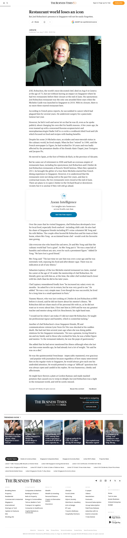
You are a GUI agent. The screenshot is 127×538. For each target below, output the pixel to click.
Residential (9, 496)
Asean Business (113, 499)
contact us (41, 530)
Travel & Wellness (71, 511)
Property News (104, 459)
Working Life (9, 517)
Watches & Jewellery (73, 502)
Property (8, 494)
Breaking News (10, 491)
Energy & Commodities (33, 499)
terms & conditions (66, 530)
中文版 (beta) (90, 517)
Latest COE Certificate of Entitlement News (86, 464)
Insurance (49, 504)
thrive (110, 493)
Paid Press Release (92, 508)
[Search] (7, 3)
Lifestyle (68, 491)
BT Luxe (68, 508)
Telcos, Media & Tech (33, 502)
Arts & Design (70, 505)
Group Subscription (93, 505)
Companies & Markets (33, 491)
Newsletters (90, 496)
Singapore (9, 502)
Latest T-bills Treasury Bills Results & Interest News (21, 464)
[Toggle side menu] (4, 3)
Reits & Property (31, 496)
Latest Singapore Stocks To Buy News (38, 471)
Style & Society (70, 499)
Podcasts (89, 499)
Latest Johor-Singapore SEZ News (16, 467)
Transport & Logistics (33, 505)
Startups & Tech (11, 508)
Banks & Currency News (28, 459)
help (47, 530)
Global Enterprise (114, 502)
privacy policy (55, 530)
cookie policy (78, 530)
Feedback (92, 389)
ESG (6, 514)
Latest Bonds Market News (13, 471)
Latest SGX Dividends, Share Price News (107, 467)
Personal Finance (51, 496)
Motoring (68, 496)
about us (33, 530)
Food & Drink (70, 494)
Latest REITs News (89, 459)
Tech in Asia (112, 496)
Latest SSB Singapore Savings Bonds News (55, 464)
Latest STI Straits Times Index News (78, 467)
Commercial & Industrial (14, 499)
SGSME (110, 505)
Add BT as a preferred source (86, 22)
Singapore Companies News (49, 459)
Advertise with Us (92, 511)
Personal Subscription (93, 502)
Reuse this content (77, 389)
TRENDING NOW (11, 417)
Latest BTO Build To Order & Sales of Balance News (47, 467)
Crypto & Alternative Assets (52, 500)
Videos (88, 494)
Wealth (48, 491)
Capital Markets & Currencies (31, 512)
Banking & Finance (31, 494)
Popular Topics (12, 459)
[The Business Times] (62, 3)
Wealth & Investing (52, 494)
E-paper (88, 491)
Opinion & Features (12, 511)
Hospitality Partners (72, 514)
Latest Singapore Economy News (64, 471)
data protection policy (90, 530)
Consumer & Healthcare (34, 508)
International (10, 505)
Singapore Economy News (71, 459)
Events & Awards (92, 514)
